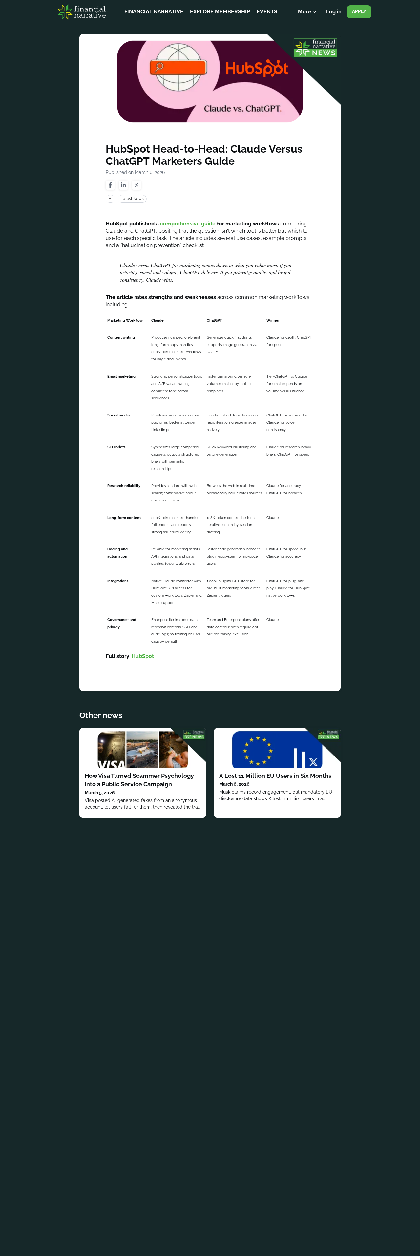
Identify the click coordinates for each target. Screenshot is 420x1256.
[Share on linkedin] (123, 185)
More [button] (309, 16)
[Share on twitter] (136, 185)
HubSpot (143, 656)
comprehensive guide (188, 224)
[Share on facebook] (110, 185)
